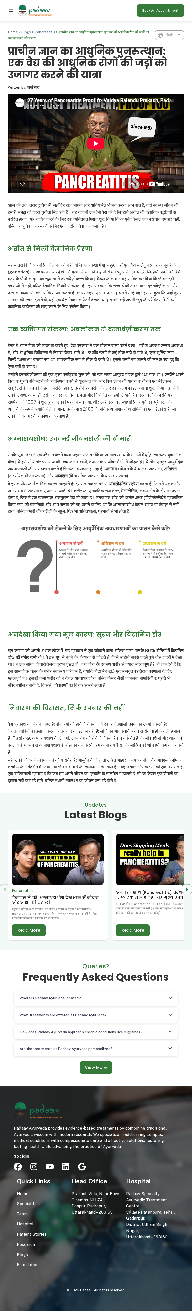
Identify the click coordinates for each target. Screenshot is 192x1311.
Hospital (138, 1181)
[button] (187, 889)
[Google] (82, 1167)
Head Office (89, 1181)
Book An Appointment (160, 10)
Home (13, 32)
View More (96, 1067)
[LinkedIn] (66, 1167)
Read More (29, 930)
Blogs (26, 32)
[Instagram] (34, 1167)
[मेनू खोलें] (11, 11)
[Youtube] (50, 1167)
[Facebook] (18, 1167)
